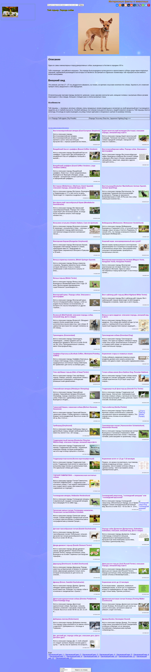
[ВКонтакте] (117, 5)
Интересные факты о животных (130, 1)
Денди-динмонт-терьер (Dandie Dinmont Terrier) (72, 545)
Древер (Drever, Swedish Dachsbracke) (68, 582)
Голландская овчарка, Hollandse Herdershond (71, 495)
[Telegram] (146, 5)
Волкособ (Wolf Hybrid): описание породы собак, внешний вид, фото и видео (73, 316)
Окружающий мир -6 (141, 654)
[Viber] (140, 5)
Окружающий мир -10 (109, 656)
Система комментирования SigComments (58, 127)
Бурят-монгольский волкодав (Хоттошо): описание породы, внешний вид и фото (123, 131)
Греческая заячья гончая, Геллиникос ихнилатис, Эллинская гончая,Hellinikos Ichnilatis (73, 511)
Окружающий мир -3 (90, 654)
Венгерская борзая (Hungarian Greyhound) (70, 241)
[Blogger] (125, 5)
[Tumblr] (137, 5)
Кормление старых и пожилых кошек (117, 354)
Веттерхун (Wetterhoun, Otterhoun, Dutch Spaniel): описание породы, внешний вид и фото (73, 187)
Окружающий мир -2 (73, 654)
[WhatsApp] (143, 5)
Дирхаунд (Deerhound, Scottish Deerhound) (70, 564)
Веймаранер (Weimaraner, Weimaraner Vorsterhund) (122, 223)
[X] (123, 5)
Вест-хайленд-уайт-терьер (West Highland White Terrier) (124, 295)
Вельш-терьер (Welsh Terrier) (65, 278)
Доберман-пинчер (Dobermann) (66, 619)
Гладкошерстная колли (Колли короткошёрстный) (73, 459)
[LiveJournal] (134, 5)
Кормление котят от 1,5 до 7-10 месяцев (118, 459)
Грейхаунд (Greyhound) (62, 425)
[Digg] (128, 5)
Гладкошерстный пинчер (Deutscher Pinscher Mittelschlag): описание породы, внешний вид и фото (75, 441)
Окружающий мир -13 (64, 658)
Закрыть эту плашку (81, 670)
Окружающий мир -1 (56, 654)
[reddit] (131, 5)
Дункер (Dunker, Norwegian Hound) (116, 619)
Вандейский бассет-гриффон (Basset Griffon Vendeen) (75, 149)
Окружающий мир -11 (127, 656)
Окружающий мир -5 (124, 654)
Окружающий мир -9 (91, 656)
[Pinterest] (149, 5)
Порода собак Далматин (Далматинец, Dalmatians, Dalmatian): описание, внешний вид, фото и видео (122, 529)
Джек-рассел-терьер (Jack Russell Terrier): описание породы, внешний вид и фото (123, 564)
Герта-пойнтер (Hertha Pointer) (114, 407)
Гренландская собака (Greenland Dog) (117, 335)
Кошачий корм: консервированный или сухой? (121, 241)
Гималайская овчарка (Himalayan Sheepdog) (71, 389)
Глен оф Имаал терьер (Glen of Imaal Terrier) (71, 372)
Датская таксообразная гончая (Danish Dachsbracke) (74, 529)
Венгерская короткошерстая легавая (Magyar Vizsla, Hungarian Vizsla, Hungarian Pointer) (123, 260)
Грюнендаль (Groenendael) (64, 335)
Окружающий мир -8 (74, 656)
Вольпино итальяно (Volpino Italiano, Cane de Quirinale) (75, 223)
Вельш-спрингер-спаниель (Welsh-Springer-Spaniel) (74, 260)
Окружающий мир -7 (57, 656)
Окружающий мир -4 (107, 654)
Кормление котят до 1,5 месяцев (115, 582)
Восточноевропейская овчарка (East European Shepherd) (76, 131)
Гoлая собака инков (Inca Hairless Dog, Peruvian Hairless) (125, 372)
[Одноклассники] (120, 5)
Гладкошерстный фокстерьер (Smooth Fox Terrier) (122, 389)
